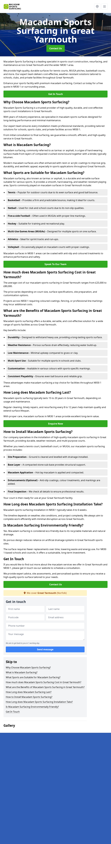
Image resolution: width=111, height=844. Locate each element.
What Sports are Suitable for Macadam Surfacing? (33, 677)
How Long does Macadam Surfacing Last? (28, 692)
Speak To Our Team (55, 264)
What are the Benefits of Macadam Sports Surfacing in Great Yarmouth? (45, 687)
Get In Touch (55, 94)
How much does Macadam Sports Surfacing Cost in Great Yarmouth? (43, 682)
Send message (45, 649)
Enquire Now (55, 423)
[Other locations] (97, 6)
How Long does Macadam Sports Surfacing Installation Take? (39, 701)
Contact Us (55, 48)
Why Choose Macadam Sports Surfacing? (28, 667)
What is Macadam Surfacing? (21, 672)
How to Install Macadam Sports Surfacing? (29, 697)
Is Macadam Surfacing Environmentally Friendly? (32, 706)
